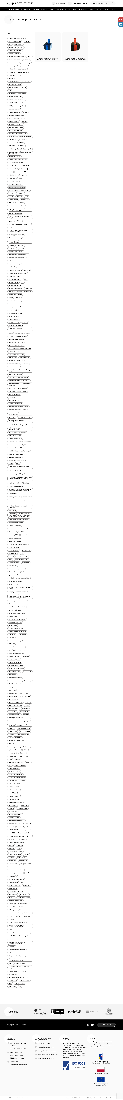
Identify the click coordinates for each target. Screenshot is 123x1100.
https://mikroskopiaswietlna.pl (47, 1051)
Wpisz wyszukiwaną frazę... (100, 3)
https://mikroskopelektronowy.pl (48, 1055)
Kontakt (113, 9)
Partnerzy (99, 9)
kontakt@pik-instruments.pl (79, 3)
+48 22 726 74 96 (60, 3)
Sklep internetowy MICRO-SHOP (66, 9)
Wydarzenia (83, 9)
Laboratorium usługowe (39, 9)
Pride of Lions (110, 1098)
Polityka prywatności (15, 1098)
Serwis (51, 9)
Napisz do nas (106, 1025)
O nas (106, 9)
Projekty (91, 9)
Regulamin (25, 1098)
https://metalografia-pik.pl (46, 1059)
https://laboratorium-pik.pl (46, 1047)
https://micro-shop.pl (44, 1043)
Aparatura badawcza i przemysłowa (18, 9)
